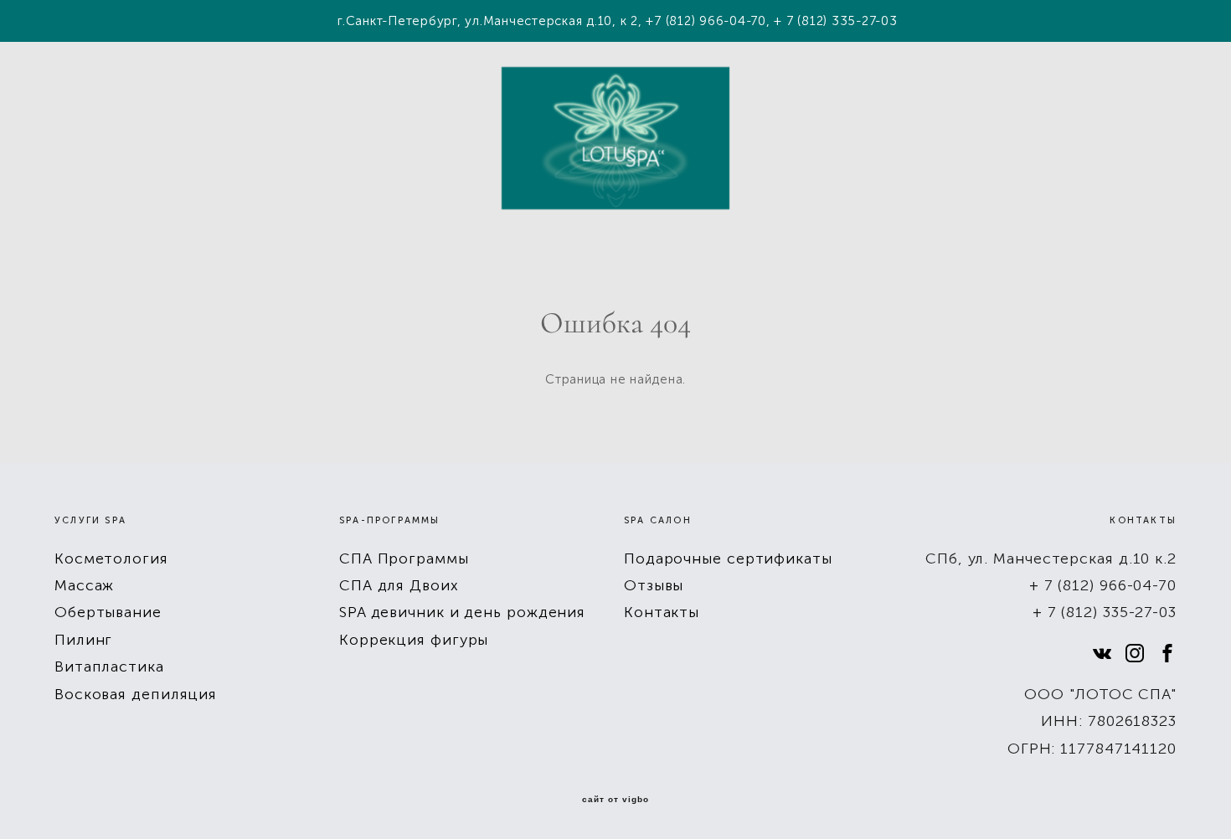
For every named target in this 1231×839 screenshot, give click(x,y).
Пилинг (83, 640)
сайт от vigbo (615, 799)
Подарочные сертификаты (728, 558)
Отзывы (653, 585)
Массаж (84, 585)
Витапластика (109, 666)
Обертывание (108, 612)
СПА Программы (404, 558)
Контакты (661, 612)
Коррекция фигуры (413, 640)
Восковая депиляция (135, 694)
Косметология (111, 558)
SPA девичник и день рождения (462, 612)
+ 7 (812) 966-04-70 (1103, 585)
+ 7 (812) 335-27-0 (1100, 612)
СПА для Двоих (399, 585)
